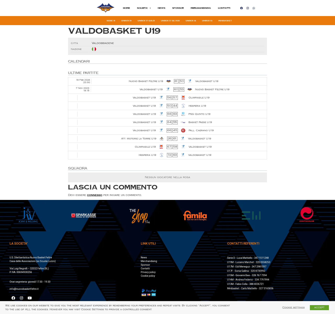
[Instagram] (247, 8)
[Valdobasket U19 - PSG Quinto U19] (167, 114)
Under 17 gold (146, 21)
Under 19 (126, 21)
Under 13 (207, 21)
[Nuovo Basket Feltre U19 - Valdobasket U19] (167, 81)
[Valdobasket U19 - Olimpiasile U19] (167, 98)
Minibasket (225, 21)
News (161, 8)
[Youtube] (29, 298)
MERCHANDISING (201, 8)
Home (126, 8)
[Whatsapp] (253, 8)
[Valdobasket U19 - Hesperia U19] (167, 106)
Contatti (224, 8)
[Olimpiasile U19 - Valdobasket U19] (167, 147)
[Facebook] (241, 8)
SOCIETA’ (142, 8)
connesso (94, 195)
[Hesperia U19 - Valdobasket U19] (167, 155)
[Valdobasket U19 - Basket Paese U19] (167, 122)
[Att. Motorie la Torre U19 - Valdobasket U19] (167, 139)
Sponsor (178, 8)
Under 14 (191, 21)
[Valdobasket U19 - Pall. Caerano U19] (167, 130)
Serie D (111, 21)
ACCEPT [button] (319, 307)
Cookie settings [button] (293, 307)
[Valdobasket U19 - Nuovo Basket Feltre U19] (167, 89)
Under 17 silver (170, 21)
